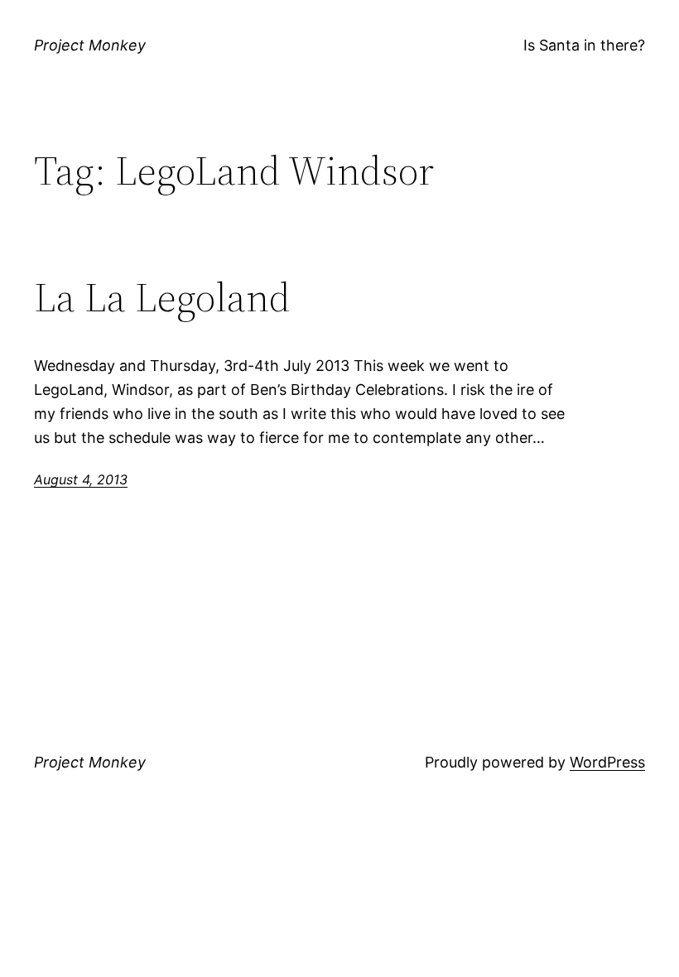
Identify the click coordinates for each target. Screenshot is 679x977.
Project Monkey (90, 45)
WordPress (607, 762)
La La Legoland (162, 297)
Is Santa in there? (584, 45)
